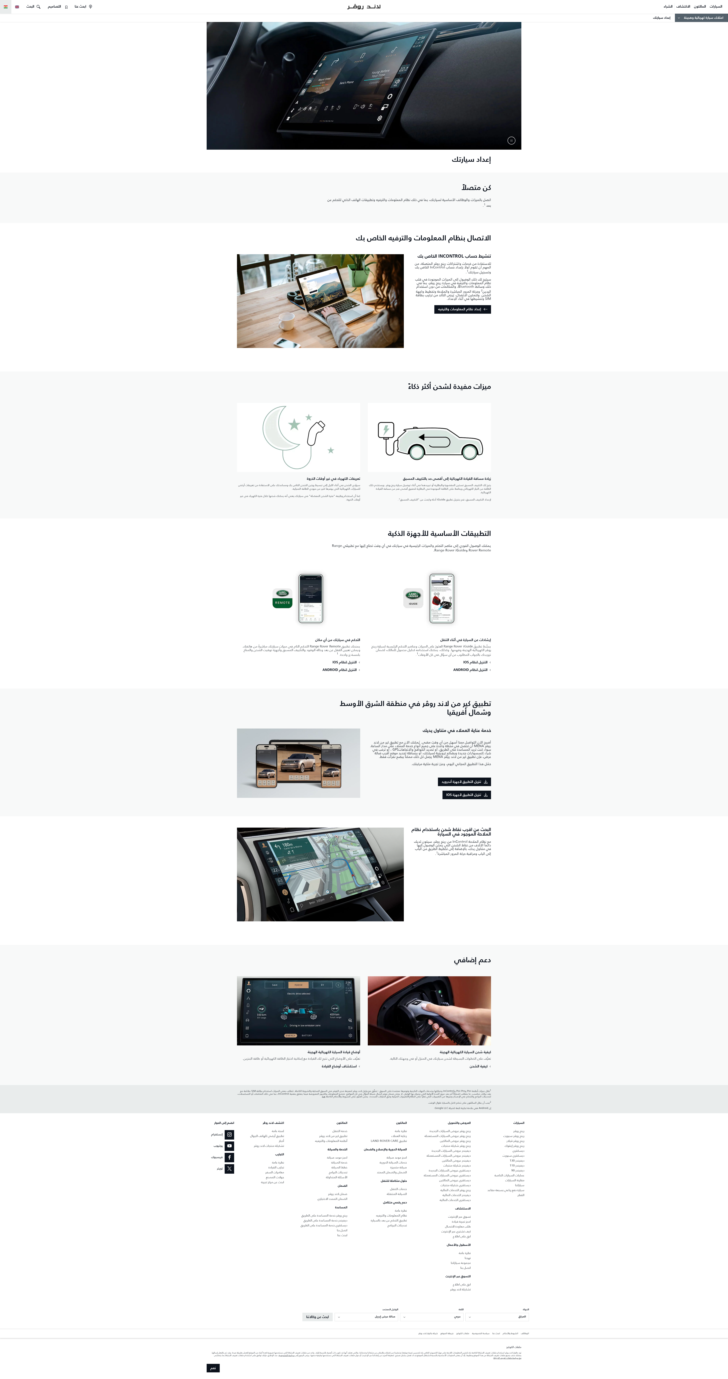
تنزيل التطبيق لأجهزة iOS (463, 795)
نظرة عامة (465, 1253)
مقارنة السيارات (514, 1180)
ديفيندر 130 (517, 1160)
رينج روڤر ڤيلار (515, 1140)
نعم (213, 1368)
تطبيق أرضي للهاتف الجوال (267, 1135)
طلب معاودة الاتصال (458, 1226)
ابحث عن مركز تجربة (272, 1182)
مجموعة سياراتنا (461, 1262)
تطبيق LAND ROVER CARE (389, 1140)
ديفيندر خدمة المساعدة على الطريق (325, 1220)
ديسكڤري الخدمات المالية (455, 1199)
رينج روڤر (518, 1131)
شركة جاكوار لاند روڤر (428, 1333)
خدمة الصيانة (339, 1162)
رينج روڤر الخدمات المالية (455, 1190)
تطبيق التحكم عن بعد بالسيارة (389, 1220)
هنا (323, 1096)
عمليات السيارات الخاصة (509, 1175)
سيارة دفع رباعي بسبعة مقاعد (505, 1190)
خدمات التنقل (398, 1188)
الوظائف (525, 1333)
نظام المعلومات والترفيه (391, 1215)
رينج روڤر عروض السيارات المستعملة (447, 1135)
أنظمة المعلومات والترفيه (331, 1140)
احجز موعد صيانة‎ (337, 1157)
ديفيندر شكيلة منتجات (457, 1165)
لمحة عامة (278, 1131)
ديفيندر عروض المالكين (456, 1160)
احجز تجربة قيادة (461, 1221)
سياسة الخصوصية (481, 1333)
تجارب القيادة (276, 1167)
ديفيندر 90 (517, 1170)
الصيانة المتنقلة (397, 1193)
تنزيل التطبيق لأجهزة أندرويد (461, 782)
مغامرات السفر (274, 1172)
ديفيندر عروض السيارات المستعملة (449, 1155)
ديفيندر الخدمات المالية (456, 1195)
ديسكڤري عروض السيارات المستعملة (447, 1175)
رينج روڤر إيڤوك (514, 1145)
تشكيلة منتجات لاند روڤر (269, 1145)
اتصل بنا (465, 1267)
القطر (521, 1195)
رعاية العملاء (399, 1135)
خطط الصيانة (339, 1167)
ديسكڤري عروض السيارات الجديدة (450, 1170)
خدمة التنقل (340, 1131)
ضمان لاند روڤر (337, 1193)
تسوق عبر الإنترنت (459, 1216)
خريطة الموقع (447, 1333)
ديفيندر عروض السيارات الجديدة (451, 1150)
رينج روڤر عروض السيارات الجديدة (450, 1131)
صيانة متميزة (398, 1167)
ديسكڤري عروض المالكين (455, 1180)
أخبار (281, 1140)
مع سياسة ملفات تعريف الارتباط (507, 1358)
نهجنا (468, 1257)
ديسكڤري (518, 1150)
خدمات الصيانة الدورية (393, 1162)
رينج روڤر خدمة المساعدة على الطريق (324, 1215)
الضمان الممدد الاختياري (332, 1198)
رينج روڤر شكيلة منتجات (456, 1145)
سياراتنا (519, 1185)
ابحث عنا (342, 1235)
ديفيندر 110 (517, 1165)
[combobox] (497, 1317)
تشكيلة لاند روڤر (460, 1289)
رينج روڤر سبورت (513, 1135)
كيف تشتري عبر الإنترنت (456, 1231)
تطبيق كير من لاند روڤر (333, 1135)
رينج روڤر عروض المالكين (455, 1140)
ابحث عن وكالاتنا (317, 1317)
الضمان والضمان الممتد (392, 1172)
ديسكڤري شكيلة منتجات (456, 1185)
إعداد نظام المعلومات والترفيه (459, 309)
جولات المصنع (275, 1177)
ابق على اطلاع (462, 1236)
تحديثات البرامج (338, 1172)
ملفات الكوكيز (462, 1333)
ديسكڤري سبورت (513, 1155)
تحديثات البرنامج (397, 1225)
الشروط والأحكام (510, 1333)
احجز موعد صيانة (397, 1157)
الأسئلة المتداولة (336, 1177)
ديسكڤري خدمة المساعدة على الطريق (324, 1225)
